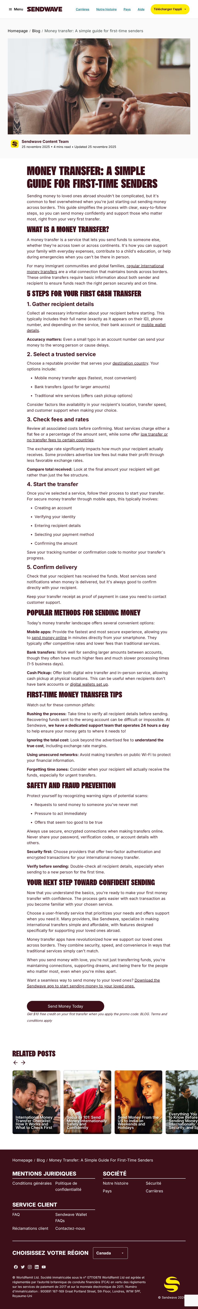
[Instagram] (29, 1266)
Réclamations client (30, 1228)
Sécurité (153, 1183)
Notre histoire (106, 9)
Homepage (18, 31)
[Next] (23, 1063)
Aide (141, 9)
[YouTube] (43, 1266)
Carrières (82, 9)
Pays (127, 9)
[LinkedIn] (36, 1266)
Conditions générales (32, 1183)
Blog (36, 31)
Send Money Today (65, 1006)
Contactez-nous (70, 1228)
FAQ (16, 1214)
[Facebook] (15, 1266)
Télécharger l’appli (168, 9)
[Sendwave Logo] (44, 9)
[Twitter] (22, 1266)
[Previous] (15, 1063)
